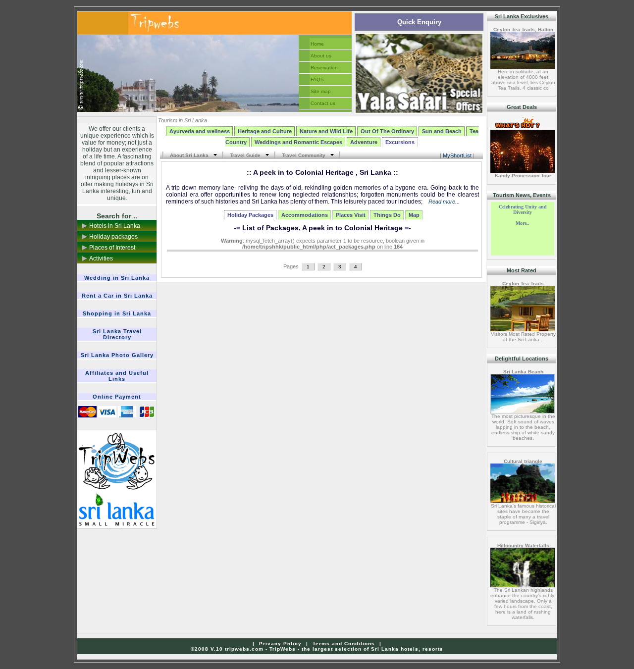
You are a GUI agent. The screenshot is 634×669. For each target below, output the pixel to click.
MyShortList (457, 155)
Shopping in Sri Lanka (117, 313)
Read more (441, 202)
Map (414, 215)
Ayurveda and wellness (199, 131)
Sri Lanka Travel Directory (117, 334)
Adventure (363, 142)
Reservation (324, 67)
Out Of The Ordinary (387, 131)
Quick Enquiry (419, 22)
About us (321, 55)
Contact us (323, 103)
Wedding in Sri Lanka (117, 278)
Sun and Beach (442, 131)
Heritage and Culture (265, 131)
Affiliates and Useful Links (117, 376)
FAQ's (317, 79)
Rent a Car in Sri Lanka (117, 296)
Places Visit (351, 215)
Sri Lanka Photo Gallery (117, 355)
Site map (321, 91)
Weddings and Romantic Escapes (298, 142)
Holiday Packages (250, 215)
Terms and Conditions (344, 643)
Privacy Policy (280, 643)
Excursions (400, 142)
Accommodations (304, 215)
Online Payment (117, 397)
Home (317, 44)
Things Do (387, 215)
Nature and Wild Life (326, 131)
